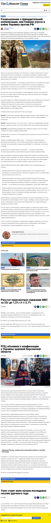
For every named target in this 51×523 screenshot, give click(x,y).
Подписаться (25, 269)
